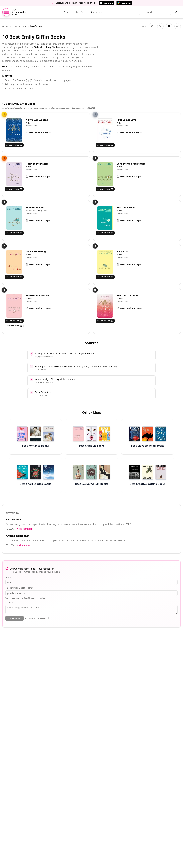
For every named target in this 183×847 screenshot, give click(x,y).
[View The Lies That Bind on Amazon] (105, 306)
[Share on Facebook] (152, 26)
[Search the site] (143, 12)
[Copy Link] (177, 26)
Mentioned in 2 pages (131, 308)
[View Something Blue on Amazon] (14, 218)
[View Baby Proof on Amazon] (105, 262)
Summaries (96, 12)
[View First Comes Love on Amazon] (105, 130)
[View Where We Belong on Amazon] (14, 262)
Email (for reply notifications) (19, 587)
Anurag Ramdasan (18, 535)
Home (5, 26)
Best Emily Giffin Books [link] (33, 26)
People (67, 12)
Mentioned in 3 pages (131, 264)
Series (84, 12)
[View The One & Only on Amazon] (105, 218)
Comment (10, 602)
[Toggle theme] (176, 12)
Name (8, 577)
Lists (76, 12)
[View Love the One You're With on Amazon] (105, 174)
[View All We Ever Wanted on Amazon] (14, 130)
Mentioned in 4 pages (40, 132)
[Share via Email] (169, 26)
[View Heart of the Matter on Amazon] (14, 174)
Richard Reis (14, 519)
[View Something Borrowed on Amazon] (14, 306)
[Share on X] (160, 26)
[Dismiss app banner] (179, 3)
